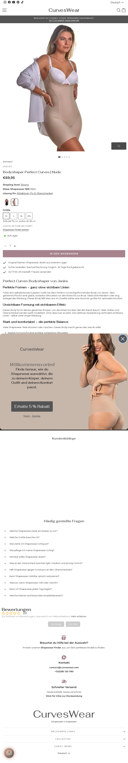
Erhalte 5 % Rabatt (32, 406)
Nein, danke (32, 416)
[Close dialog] (123, 339)
